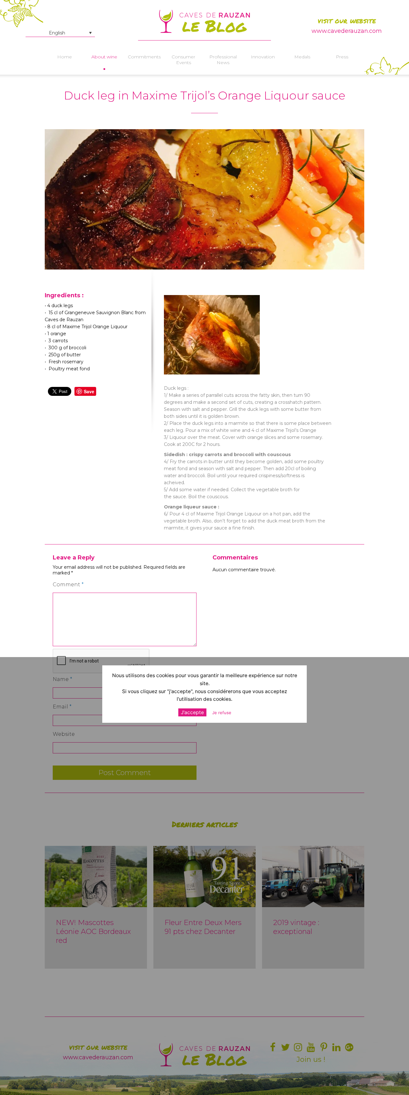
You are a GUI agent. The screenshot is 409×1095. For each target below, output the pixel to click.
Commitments (144, 57)
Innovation (263, 57)
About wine (104, 57)
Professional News (223, 59)
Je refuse (221, 712)
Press (342, 57)
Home (64, 57)
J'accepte (192, 712)
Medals (302, 57)
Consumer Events (183, 59)
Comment (68, 584)
